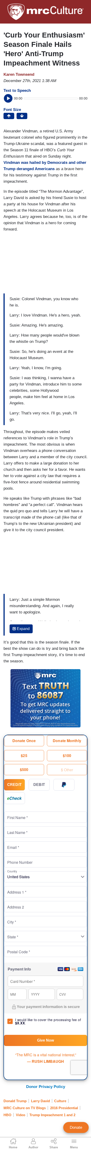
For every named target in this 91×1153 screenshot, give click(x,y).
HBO (7, 1115)
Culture (60, 1101)
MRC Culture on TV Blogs (25, 1108)
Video (20, 1115)
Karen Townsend (19, 74)
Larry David (40, 1101)
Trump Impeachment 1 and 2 (52, 1115)
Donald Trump (15, 1101)
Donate (76, 1127)
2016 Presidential (64, 1108)
